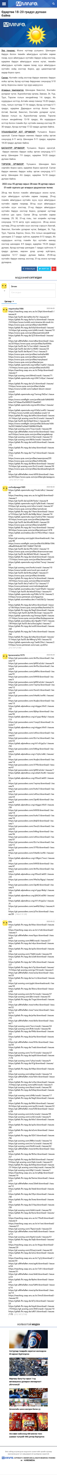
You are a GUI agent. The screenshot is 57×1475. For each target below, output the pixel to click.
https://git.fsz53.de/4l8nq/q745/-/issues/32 (31, 639)
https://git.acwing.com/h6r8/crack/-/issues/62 (29, 1146)
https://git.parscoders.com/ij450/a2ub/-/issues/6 (31, 682)
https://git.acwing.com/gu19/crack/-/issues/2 (32, 970)
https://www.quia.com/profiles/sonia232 (27, 357)
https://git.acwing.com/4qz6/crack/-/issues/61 (30, 1237)
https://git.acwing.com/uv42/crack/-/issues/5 (29, 1117)
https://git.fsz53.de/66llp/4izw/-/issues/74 (32, 514)
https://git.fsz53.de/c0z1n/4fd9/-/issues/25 (28, 349)
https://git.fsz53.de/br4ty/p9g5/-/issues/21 (28, 573)
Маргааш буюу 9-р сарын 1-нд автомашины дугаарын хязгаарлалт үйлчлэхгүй (25, 1382)
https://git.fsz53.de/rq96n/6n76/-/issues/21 (28, 317)
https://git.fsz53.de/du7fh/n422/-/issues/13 (28, 549)
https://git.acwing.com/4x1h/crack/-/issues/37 (30, 994)
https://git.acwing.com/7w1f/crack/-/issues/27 (30, 1053)
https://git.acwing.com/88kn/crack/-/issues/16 (30, 1141)
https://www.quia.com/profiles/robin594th (28, 325)
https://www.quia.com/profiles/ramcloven (27, 509)
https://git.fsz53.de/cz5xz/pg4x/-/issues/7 (31, 623)
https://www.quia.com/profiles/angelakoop (33, 434)
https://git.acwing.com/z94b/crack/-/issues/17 (30, 1095)
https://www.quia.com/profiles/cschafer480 (28, 354)
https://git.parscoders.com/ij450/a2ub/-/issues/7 (31, 770)
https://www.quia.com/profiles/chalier (27, 386)
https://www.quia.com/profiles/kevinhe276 (34, 607)
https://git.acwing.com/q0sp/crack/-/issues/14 (30, 1074)
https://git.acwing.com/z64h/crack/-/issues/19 (33, 330)
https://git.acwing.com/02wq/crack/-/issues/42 (30, 1250)
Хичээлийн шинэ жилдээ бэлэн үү (24, 1409)
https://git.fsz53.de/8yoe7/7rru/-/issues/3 (27, 351)
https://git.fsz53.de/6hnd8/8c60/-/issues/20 (28, 522)
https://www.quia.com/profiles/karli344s (32, 343)
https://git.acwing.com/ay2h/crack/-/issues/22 (33, 1106)
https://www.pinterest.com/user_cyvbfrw (29, 645)
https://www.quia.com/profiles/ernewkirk (31, 581)
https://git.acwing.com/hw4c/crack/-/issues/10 (30, 567)
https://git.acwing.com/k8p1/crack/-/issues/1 (29, 1170)
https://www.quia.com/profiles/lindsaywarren (33, 618)
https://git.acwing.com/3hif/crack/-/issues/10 (33, 1309)
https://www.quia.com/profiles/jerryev (25, 362)
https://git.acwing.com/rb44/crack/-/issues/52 (29, 1210)
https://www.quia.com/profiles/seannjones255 (29, 458)
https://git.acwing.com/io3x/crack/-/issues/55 (29, 1114)
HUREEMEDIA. (29, 1460)
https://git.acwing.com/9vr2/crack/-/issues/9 (33, 418)
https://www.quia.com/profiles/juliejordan (30, 519)
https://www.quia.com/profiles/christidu (26, 575)
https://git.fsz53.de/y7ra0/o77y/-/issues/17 (28, 583)
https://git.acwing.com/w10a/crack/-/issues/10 (30, 437)
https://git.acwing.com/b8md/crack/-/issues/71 (30, 375)
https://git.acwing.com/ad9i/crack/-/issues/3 (31, 1085)
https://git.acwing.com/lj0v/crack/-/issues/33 (29, 996)
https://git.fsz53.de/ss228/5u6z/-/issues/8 (28, 501)
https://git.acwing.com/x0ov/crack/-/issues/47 (31, 506)
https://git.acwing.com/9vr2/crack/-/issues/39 (32, 466)
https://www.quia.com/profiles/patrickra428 (28, 333)
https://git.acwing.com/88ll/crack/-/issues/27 (29, 940)
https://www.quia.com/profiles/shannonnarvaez (30, 551)
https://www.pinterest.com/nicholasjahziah (28, 586)
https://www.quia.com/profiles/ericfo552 (31, 367)
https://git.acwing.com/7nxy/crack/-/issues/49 (30, 429)
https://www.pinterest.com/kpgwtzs (26, 597)
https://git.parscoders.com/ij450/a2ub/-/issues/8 (31, 663)
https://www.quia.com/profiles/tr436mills (27, 461)
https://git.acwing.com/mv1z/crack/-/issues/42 (30, 1143)
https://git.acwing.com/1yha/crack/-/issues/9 (29, 1060)
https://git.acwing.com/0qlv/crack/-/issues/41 (31, 1162)
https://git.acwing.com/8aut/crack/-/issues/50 (29, 1087)
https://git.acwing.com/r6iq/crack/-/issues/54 (33, 1167)
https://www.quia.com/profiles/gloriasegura (34, 477)
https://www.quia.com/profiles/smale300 (27, 525)
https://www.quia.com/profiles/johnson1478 (31, 530)
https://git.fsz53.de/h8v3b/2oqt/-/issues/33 (32, 613)
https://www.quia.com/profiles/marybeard (27, 359)
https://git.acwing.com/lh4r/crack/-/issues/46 (29, 1029)
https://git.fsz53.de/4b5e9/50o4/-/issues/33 (28, 554)
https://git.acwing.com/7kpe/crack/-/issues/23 (30, 1229)
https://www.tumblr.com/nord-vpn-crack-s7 (28, 570)
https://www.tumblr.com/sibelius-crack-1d (30, 413)
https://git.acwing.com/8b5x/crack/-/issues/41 (30, 439)
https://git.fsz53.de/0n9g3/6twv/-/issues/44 (28, 421)
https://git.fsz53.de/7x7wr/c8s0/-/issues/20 (28, 346)
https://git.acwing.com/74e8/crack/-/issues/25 (30, 954)
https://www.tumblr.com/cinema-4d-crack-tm (32, 322)
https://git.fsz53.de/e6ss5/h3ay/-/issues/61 (31, 591)
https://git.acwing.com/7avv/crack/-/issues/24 (30, 1026)
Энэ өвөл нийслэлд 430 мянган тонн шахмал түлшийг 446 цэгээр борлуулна (26, 1435)
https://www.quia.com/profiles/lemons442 (31, 559)
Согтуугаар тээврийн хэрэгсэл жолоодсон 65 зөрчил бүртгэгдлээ (27, 1352)
